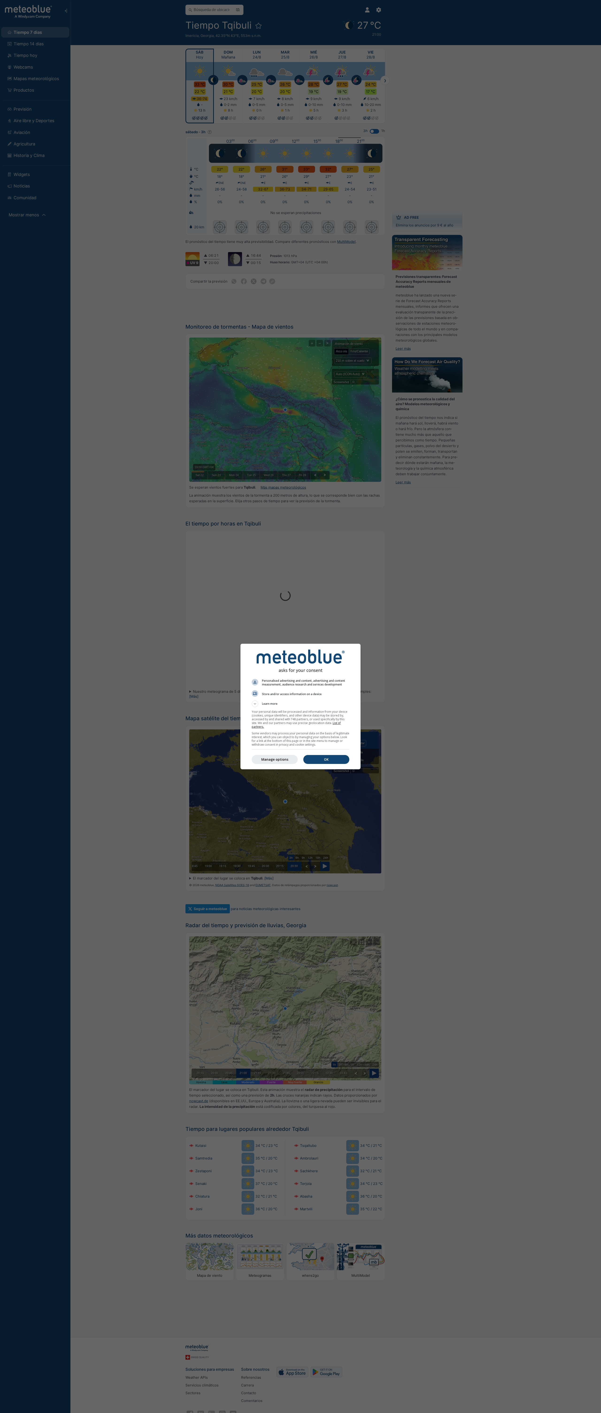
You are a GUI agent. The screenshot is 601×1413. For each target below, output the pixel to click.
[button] (300, 704)
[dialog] (300, 706)
